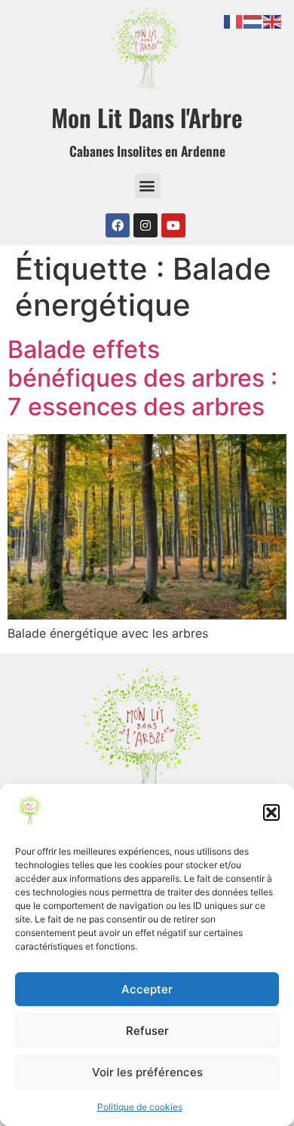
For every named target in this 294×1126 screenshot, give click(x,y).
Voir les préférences (147, 1072)
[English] (273, 20)
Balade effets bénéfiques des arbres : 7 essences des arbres (142, 378)
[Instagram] (145, 225)
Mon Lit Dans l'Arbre (147, 117)
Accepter (147, 989)
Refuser (147, 1030)
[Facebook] (118, 225)
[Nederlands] (253, 20)
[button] (271, 812)
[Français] (233, 20)
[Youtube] (173, 225)
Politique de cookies (139, 1106)
